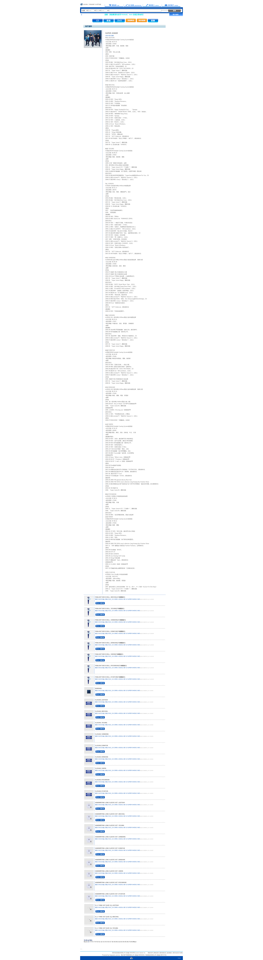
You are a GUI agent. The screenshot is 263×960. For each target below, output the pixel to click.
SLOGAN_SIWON (100, 768)
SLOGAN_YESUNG (101, 722)
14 (105, 942)
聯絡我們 (150, 953)
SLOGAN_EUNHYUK (101, 745)
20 (116, 942)
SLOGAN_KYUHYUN (101, 791)
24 (123, 942)
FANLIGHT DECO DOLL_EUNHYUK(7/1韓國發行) (110, 631)
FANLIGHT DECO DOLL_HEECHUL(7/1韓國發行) (110, 597)
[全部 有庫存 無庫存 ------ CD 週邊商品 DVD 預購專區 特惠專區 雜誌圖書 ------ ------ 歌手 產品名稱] (121, 10)
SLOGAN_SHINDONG (102, 734)
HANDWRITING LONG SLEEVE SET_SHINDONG (110, 837)
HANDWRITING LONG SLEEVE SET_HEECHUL (110, 814)
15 (107, 942)
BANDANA (98, 688)
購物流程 (156, 953)
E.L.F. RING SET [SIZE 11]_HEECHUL (107, 917)
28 (131, 942)
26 (127, 942)
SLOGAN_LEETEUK (101, 700)
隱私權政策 (162, 953)
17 (110, 942)
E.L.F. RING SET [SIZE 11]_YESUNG (106, 928)
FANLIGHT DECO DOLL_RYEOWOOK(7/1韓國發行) (111, 665)
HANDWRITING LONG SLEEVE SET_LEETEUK (110, 802)
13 (103, 942)
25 (125, 942)
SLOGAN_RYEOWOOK (102, 780)
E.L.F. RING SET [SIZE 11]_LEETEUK (107, 905)
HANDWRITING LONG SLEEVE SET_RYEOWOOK (110, 882)
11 (99, 942)
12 (101, 942)
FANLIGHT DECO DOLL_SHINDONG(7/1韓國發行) (110, 620)
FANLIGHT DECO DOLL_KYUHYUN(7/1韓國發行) (110, 677)
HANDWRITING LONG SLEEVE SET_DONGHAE (110, 859)
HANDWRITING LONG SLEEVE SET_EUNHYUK (110, 848)
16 (109, 942)
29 (133, 942)
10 (98, 942)
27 (129, 942)
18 (112, 942)
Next (135, 942)
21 (118, 942)
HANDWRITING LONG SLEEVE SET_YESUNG (109, 825)
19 (114, 942)
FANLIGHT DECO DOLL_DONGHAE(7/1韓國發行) (110, 643)
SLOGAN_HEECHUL (101, 711)
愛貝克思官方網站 (178, 953)
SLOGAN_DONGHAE (101, 757)
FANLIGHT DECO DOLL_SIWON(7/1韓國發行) (109, 654)
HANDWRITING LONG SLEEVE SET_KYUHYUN (110, 894)
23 (121, 942)
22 (120, 942)
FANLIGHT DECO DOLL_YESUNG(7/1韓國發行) (109, 608)
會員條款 (169, 953)
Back (85, 942)
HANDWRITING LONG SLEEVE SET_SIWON (109, 871)
